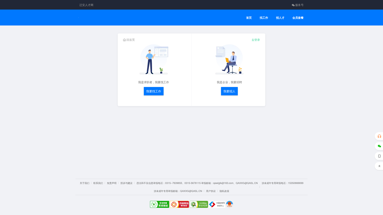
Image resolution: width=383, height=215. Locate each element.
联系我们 (98, 183)
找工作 (264, 17)
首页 (249, 17)
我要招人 (229, 91)
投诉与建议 (126, 183)
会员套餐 (298, 17)
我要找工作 (153, 91)
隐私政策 (224, 191)
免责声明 (111, 183)
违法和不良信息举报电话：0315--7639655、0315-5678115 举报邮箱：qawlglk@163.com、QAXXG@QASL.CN (197, 183)
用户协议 (211, 191)
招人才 (280, 17)
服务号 (299, 5)
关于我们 (84, 183)
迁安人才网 (86, 5)
